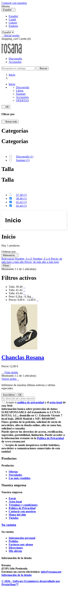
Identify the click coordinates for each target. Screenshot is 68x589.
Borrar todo (10, 121)
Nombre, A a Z (24, 258)
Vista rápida (9, 372)
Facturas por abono (21, 544)
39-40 (21, 198)
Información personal (22, 537)
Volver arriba (10, 378)
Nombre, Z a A (42, 258)
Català (12, 19)
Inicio (12, 84)
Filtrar (6, 265)
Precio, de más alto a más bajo (41, 262)
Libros (19, 90)
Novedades (15, 474)
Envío (12, 498)
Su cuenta (8, 525)
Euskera (13, 25)
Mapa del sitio (17, 514)
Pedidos (13, 541)
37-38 (21, 194)
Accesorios (15, 61)
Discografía (15, 58)
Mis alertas (15, 550)
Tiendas (13, 517)
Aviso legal (15, 501)
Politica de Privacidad (22, 508)
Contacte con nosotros (14, 3)
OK (6, 107)
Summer (21, 93)
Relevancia (10, 255)
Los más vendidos (19, 478)
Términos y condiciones (23, 504)
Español (13, 16)
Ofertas (13, 471)
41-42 (21, 202)
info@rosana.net (51, 571)
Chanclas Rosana (22, 357)
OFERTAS (22, 100)
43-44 (21, 205)
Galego (13, 22)
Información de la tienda (16, 575)
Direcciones (16, 547)
